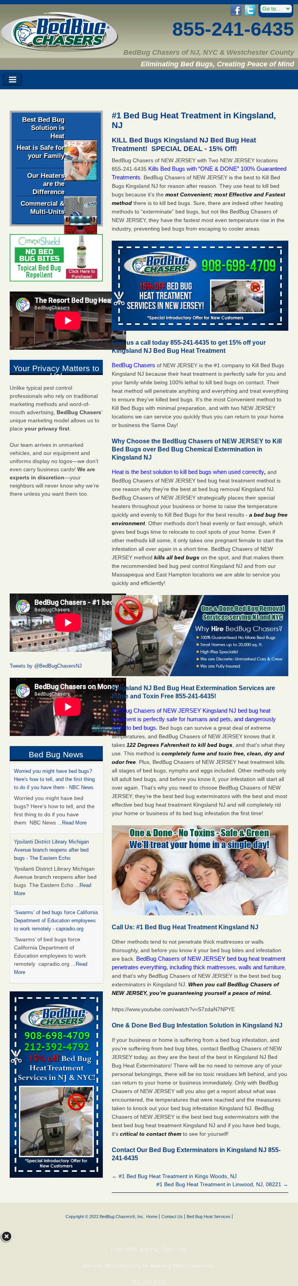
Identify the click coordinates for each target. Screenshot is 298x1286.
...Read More (72, 823)
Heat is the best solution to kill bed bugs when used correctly (188, 472)
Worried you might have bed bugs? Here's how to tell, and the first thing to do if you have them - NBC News (54, 779)
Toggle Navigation (12, 80)
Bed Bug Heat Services (208, 1216)
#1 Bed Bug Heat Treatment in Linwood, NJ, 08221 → (222, 1184)
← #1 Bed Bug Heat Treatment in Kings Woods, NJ (174, 1176)
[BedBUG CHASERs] (59, 49)
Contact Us (172, 1216)
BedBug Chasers (133, 365)
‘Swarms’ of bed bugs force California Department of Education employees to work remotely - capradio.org (56, 920)
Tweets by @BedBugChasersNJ (46, 666)
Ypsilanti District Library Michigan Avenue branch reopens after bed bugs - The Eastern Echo (51, 850)
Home (152, 1216)
